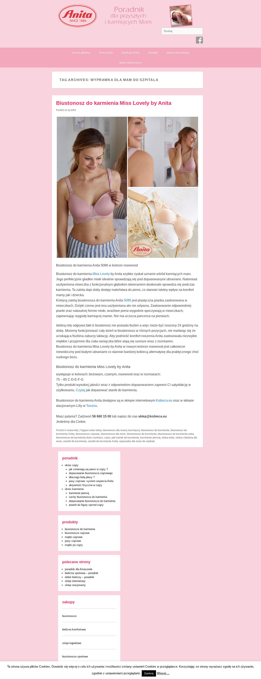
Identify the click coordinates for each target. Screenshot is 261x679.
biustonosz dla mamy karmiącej (121, 430)
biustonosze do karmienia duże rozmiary (79, 437)
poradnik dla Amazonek (78, 569)
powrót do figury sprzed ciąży (86, 504)
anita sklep (95, 430)
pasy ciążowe (73, 540)
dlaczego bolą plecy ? (82, 477)
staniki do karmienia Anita (103, 441)
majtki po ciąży (74, 544)
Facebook (199, 40)
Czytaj (81, 390)
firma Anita (106, 52)
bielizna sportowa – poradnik (81, 573)
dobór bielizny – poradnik (79, 577)
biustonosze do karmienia (142, 434)
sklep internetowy (178, 52)
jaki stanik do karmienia (125, 437)
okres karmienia (74, 489)
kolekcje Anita (130, 52)
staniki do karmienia (75, 441)
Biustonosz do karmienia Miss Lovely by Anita (113, 103)
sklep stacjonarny (130, 62)
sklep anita (168, 437)
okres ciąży (72, 465)
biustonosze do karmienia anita (176, 434)
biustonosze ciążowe (88, 434)
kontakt (153, 52)
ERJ (73, 110)
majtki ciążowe (73, 537)
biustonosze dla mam (113, 434)
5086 (127, 300)
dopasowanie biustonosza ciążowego (91, 473)
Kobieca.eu (164, 400)
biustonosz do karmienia (155, 430)
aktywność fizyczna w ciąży (85, 485)
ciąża (107, 437)
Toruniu (91, 405)
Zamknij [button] (149, 673)
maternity (72, 430)
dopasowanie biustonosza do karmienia (92, 501)
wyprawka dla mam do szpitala (137, 441)
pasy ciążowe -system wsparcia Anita (91, 481)
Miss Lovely (101, 274)
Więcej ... (163, 673)
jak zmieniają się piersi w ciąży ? (88, 469)
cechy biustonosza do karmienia (88, 496)
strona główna (81, 52)
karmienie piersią (150, 437)
